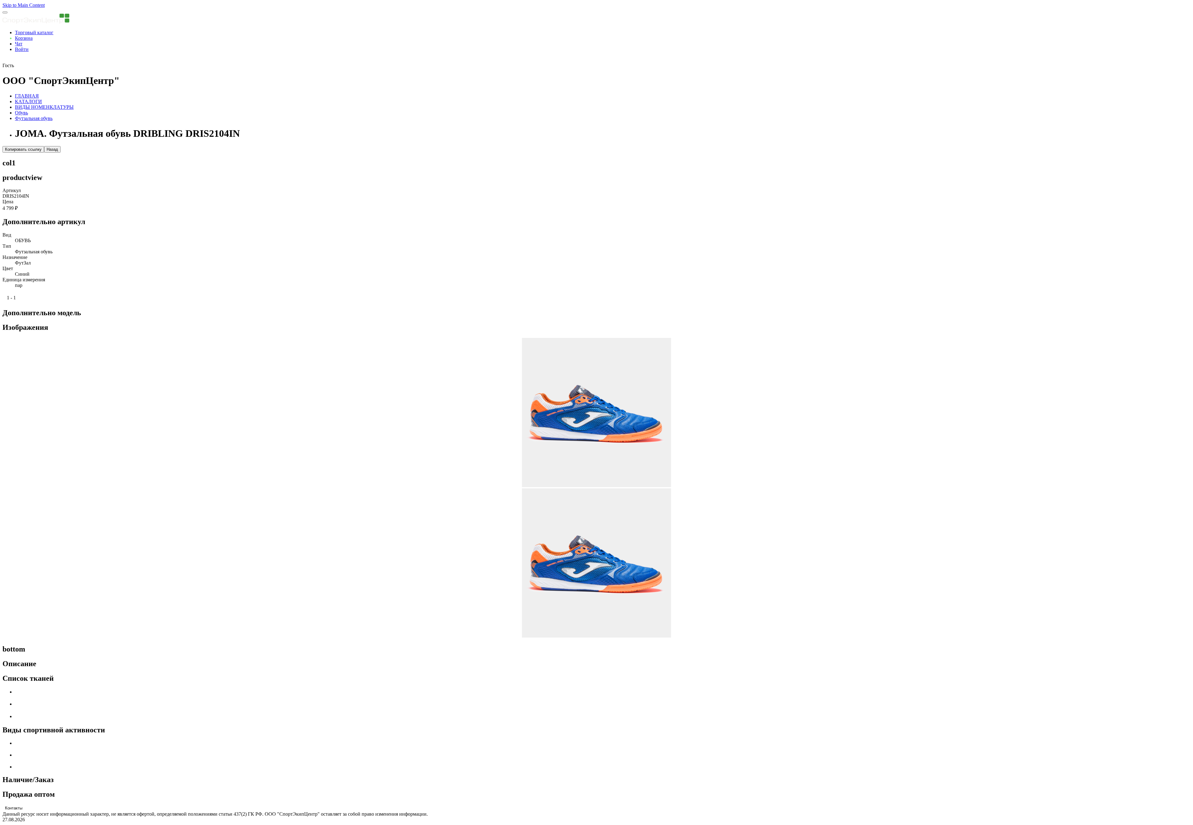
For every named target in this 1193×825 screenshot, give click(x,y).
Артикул (11, 190)
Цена (7, 201)
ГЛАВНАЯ (27, 96)
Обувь (21, 112)
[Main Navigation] (4, 12)
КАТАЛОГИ (28, 101)
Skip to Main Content (23, 5)
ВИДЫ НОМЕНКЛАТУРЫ (44, 107)
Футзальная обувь (34, 118)
